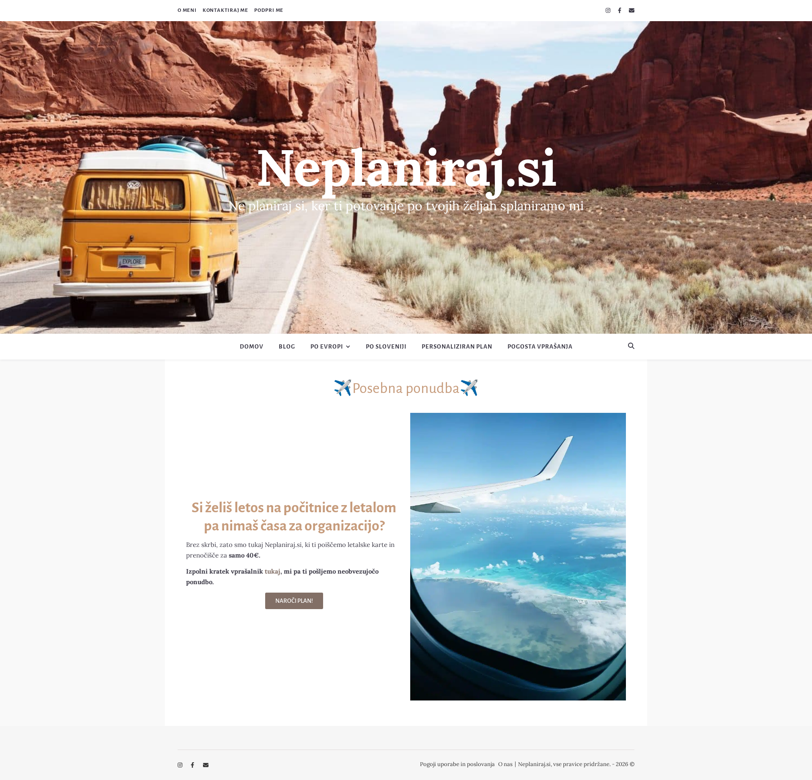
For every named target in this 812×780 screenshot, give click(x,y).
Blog (287, 346)
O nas (505, 764)
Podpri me (268, 10)
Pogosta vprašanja (540, 346)
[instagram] (609, 10)
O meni (187, 10)
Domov (251, 346)
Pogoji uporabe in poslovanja (457, 764)
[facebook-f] (620, 10)
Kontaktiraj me (225, 10)
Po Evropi (326, 346)
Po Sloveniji (386, 346)
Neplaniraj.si (406, 167)
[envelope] (631, 10)
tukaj (272, 571)
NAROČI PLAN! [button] (294, 601)
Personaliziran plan (457, 346)
